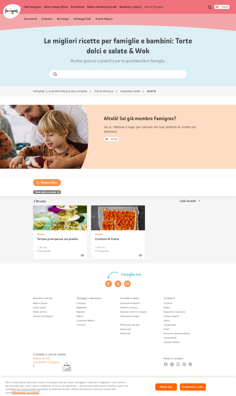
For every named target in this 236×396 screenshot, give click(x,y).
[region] (118, 386)
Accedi (224, 7)
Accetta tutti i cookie (193, 387)
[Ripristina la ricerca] (181, 74)
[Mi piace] (82, 256)
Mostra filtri (49, 183)
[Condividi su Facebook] (108, 283)
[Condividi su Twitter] (118, 283)
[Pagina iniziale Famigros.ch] (12, 11)
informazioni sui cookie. (26, 392)
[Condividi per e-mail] (127, 283)
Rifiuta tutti (166, 387)
